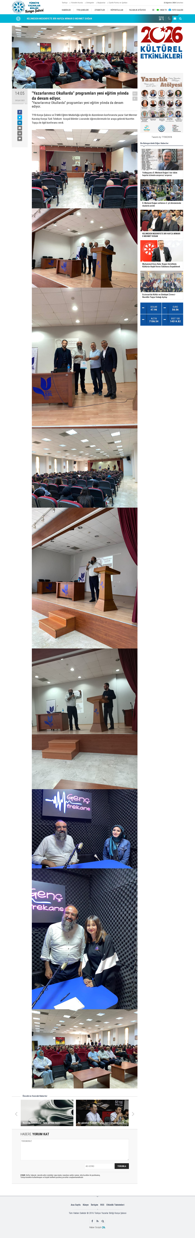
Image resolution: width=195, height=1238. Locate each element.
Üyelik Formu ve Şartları (118, 3)
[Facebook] (19, 112)
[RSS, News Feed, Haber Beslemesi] (97, 1221)
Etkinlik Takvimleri (115, 1204)
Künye (86, 1204)
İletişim (94, 1204)
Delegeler (90, 3)
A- (135, 98)
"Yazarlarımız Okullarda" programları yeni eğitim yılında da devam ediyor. (77, 104)
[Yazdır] (19, 133)
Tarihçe (65, 3)
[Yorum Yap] (19, 138)
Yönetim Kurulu (77, 3)
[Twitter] (19, 117)
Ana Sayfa (76, 1204)
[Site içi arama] (180, 18)
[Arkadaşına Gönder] (19, 128)
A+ (134, 93)
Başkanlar (101, 3)
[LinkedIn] (19, 122)
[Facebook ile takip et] (92, 1221)
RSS (102, 1204)
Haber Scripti (95, 1227)
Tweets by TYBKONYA (162, 137)
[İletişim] (175, 18)
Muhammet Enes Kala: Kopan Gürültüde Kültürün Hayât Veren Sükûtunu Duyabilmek (68, 18)
